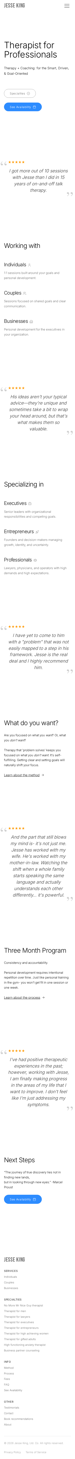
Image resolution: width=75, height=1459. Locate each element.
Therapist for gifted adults (20, 1339)
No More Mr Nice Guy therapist (23, 1305)
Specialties (13, 1299)
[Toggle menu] (67, 5)
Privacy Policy (12, 1452)
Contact (8, 1413)
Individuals (10, 1276)
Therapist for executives (19, 1322)
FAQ (6, 1384)
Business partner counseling (21, 1350)
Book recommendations (18, 1418)
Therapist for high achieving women (26, 1333)
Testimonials (11, 1407)
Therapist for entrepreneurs (21, 1327)
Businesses (11, 1288)
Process (9, 1373)
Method (9, 1367)
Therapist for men (15, 1311)
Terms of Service (36, 1452)
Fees (7, 1378)
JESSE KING (14, 5)
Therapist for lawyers (17, 1316)
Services (11, 1270)
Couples (9, 1282)
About (7, 1424)
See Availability (13, 1390)
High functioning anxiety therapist (25, 1344)
